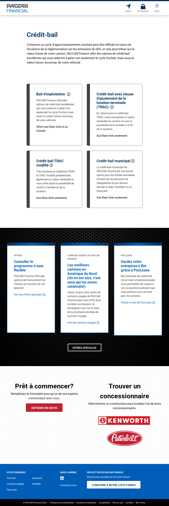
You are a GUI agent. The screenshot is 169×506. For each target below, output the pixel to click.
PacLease (12, 489)
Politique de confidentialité (62, 502)
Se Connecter (143, 6)
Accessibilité (104, 502)
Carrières (129, 502)
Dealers (128, 6)
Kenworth (37, 478)
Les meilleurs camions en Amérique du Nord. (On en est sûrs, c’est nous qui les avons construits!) (84, 275)
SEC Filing (140, 502)
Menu (157, 6)
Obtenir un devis (44, 408)
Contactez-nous (68, 485)
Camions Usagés (15, 483)
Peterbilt (36, 483)
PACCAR (11, 478)
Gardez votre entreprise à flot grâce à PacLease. (136, 265)
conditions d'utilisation (86, 502)
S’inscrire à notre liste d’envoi (114, 485)
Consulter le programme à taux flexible (28, 265)
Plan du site (117, 502)
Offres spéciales (84, 347)
